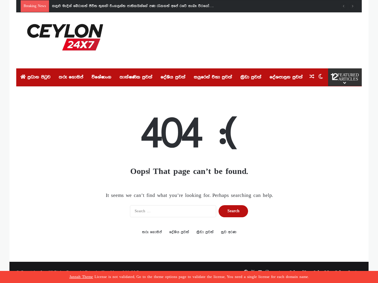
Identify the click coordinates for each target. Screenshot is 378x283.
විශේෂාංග (101, 77)
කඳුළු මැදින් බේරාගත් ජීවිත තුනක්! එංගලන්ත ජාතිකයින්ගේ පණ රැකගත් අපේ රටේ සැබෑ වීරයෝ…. (133, 6)
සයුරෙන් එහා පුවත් (213, 77)
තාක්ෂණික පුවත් (136, 77)
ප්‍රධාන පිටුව (38, 77)
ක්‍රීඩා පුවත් (250, 77)
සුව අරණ (228, 232)
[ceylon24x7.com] (65, 40)
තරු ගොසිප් (71, 77)
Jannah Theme (81, 277)
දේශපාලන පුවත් (286, 77)
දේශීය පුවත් (173, 77)
